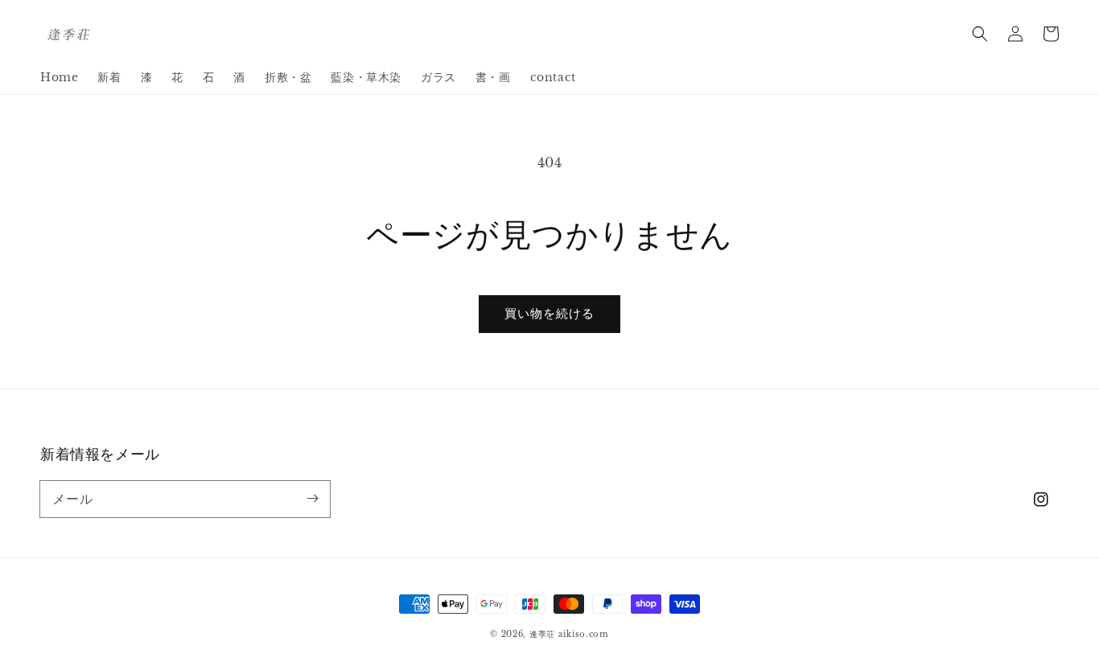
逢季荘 (542, 634)
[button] (980, 33)
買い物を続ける (549, 313)
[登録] (312, 498)
